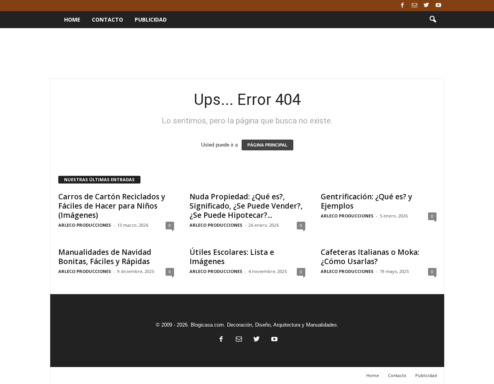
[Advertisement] (247, 53)
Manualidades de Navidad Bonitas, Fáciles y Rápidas (104, 256)
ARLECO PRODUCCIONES (84, 225)
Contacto (107, 19)
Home (72, 19)
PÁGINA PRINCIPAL (267, 145)
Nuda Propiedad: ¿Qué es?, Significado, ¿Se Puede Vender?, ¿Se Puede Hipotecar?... (246, 206)
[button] (432, 19)
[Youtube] (438, 5)
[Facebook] (402, 5)
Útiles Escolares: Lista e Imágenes (231, 256)
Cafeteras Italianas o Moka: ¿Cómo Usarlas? (370, 256)
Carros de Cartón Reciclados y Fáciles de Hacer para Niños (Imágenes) (111, 206)
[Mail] (414, 5)
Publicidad (151, 19)
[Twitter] (426, 5)
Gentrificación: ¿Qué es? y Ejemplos (366, 201)
